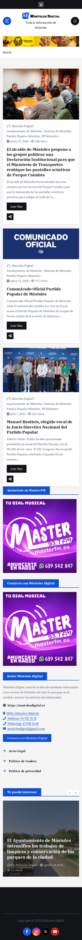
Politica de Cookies (23, 761)
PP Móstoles (50, 136)
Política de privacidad (25, 771)
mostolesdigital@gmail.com (26, 728)
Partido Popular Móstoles (23, 136)
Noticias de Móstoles (57, 131)
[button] (70, 793)
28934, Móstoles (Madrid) (22, 713)
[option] (41, 839)
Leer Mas (16, 206)
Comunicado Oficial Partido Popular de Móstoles (34, 291)
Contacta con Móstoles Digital (27, 738)
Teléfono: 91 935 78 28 (21, 718)
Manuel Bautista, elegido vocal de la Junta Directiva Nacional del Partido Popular (40, 426)
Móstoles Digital (22, 126)
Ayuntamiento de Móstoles (24, 131)
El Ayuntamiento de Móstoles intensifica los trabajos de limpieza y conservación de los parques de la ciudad (40, 848)
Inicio (7, 52)
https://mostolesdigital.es (26, 705)
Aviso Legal (17, 751)
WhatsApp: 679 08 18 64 (22, 723)
